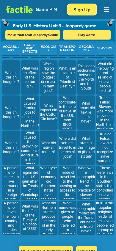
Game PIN (46, 9)
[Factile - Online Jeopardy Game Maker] (19, 9)
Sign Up (81, 9)
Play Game (86, 34)
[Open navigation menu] (106, 9)
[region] (58, 130)
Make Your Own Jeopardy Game (32, 34)
